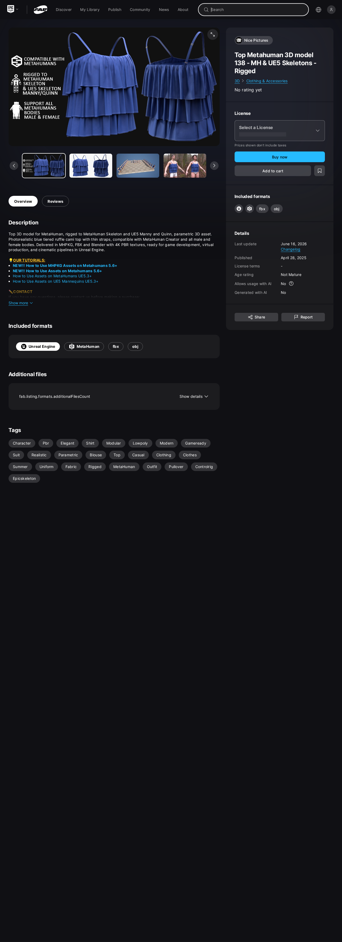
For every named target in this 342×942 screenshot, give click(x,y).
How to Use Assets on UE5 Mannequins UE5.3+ (56, 281)
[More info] (291, 284)
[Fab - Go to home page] (40, 9)
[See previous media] (14, 165)
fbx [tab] (116, 346)
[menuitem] (64, 9)
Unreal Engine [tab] (42, 346)
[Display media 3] (185, 166)
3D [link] (237, 81)
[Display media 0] (43, 166)
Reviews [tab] (55, 201)
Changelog (291, 249)
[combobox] (257, 9)
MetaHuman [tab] (88, 346)
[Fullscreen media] (212, 34)
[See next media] (214, 165)
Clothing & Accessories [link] (267, 81)
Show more (18, 303)
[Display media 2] (137, 166)
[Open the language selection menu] (318, 9)
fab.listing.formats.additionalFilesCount (111, 396)
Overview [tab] (23, 201)
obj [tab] (135, 346)
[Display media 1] (90, 166)
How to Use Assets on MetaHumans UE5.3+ (52, 276)
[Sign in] (331, 9)
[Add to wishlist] (319, 171)
